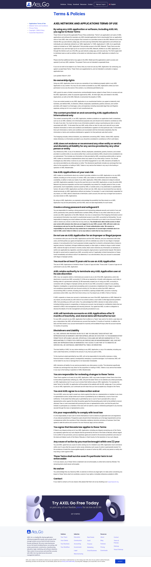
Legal (75, 550)
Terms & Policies (116, 542)
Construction (78, 540)
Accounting (77, 544)
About (102, 537)
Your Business (65, 544)
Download (76, 4)
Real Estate (90, 537)
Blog (101, 540)
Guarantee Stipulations (36, 32)
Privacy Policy (33, 28)
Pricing (69, 4)
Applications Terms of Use (37, 23)
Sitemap (116, 546)
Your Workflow (65, 547)
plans (79, 507)
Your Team (64, 537)
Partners (103, 544)
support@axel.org (113, 482)
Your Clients (64, 540)
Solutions (63, 4)
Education (77, 537)
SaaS (89, 540)
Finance (89, 544)
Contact (90, 4)
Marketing (90, 547)
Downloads (103, 550)
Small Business (92, 550)
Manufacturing (78, 554)
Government (77, 547)
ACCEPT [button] (120, 561)
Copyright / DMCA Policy (36, 30)
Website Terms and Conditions (38, 26)
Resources (83, 4)
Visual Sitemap (118, 549)
